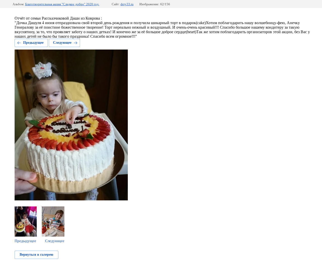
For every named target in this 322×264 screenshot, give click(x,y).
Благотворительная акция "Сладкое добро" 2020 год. (62, 4)
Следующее (62, 43)
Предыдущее (33, 43)
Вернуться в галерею (36, 254)
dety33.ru (127, 4)
